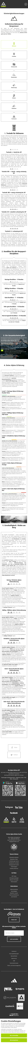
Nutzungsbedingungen (14, 953)
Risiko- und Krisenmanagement (14, 965)
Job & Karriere (14, 896)
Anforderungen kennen (14, 861)
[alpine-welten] (6, 822)
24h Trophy (14, 876)
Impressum (14, 951)
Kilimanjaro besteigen (14, 878)
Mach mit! (14, 919)
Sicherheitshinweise (14, 963)
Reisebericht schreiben (14, 863)
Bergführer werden (14, 893)
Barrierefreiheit (14, 956)
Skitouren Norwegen (14, 879)
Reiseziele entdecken (14, 857)
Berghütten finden (14, 859)
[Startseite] (3, 4)
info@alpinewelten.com (14, 841)
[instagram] (9, 808)
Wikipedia (9, 139)
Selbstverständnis (14, 889)
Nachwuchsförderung (14, 895)
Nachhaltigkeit (14, 891)
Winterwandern (14, 881)
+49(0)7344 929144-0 (14, 838)
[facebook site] (14, 814)
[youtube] (19, 808)
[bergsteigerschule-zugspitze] (14, 822)
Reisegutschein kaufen (14, 864)
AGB (14, 960)
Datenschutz (14, 958)
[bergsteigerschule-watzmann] (22, 822)
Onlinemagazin (14, 866)
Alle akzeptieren (14, 1040)
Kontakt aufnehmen (14, 868)
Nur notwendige (14, 1035)
